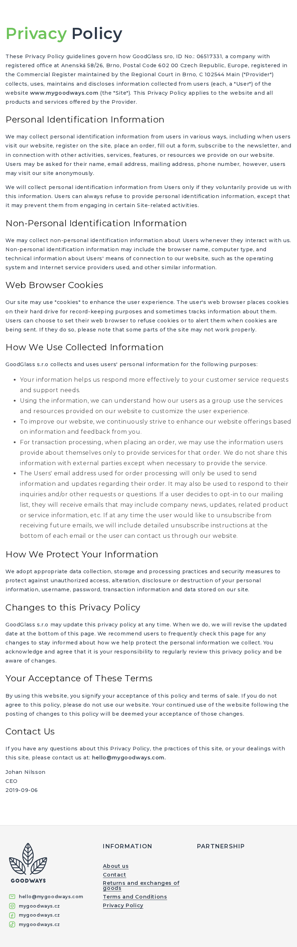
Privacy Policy (123, 905)
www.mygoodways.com (64, 93)
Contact (114, 874)
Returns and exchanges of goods (141, 885)
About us (116, 866)
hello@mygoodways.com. (129, 757)
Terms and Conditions (135, 896)
